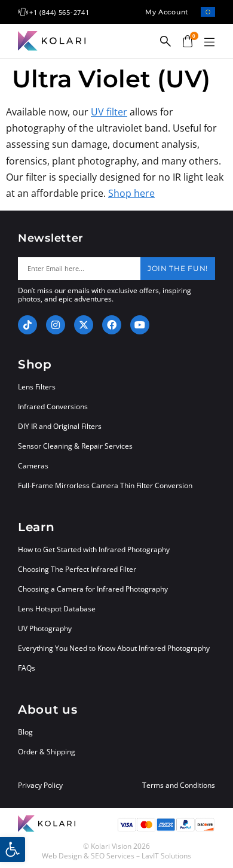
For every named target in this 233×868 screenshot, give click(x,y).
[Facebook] (111, 324)
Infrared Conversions (53, 406)
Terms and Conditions (178, 785)
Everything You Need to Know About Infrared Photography (114, 648)
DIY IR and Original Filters (60, 426)
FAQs (26, 668)
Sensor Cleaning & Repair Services (75, 446)
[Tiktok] (27, 324)
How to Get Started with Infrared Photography (94, 549)
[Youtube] (139, 324)
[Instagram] (55, 324)
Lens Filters (37, 387)
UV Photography (45, 628)
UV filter (109, 111)
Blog (25, 732)
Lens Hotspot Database (57, 609)
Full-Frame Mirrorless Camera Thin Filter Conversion (105, 485)
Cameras (33, 466)
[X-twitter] (83, 324)
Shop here (131, 193)
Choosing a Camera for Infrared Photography (93, 589)
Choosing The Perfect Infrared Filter (77, 569)
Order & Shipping (46, 752)
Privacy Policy (40, 785)
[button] (209, 42)
